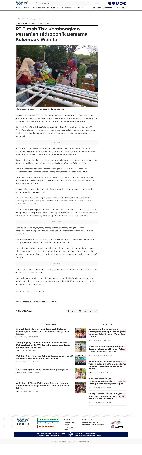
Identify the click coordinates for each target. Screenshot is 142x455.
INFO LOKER (108, 8)
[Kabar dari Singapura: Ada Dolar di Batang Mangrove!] (80, 373)
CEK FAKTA (97, 8)
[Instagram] (124, 3)
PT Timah (53, 302)
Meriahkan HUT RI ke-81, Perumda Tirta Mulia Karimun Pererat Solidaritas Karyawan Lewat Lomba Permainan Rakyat (42, 385)
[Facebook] (18, 424)
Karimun (37, 302)
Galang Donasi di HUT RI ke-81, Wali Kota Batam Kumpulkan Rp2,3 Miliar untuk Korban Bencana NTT (106, 396)
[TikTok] (28, 424)
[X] (20, 424)
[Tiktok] (117, 3)
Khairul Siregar (27, 291)
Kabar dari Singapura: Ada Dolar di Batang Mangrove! (42, 369)
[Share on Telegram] (90, 311)
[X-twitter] (113, 3)
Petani (44, 302)
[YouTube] (22, 424)
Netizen (18, 372)
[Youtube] (121, 3)
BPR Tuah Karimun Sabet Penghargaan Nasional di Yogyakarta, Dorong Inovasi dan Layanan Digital (106, 381)
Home (17, 19)
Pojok (17, 350)
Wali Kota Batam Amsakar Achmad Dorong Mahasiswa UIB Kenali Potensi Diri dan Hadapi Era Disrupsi (107, 349)
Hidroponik (27, 302)
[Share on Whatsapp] (85, 311)
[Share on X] (80, 311)
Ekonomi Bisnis (22, 19)
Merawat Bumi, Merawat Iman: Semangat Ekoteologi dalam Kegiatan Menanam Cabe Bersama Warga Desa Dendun (42, 331)
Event (17, 391)
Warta (17, 337)
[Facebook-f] (109, 3)
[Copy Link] (95, 311)
